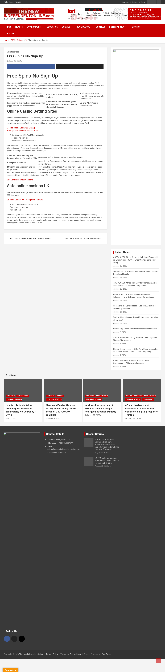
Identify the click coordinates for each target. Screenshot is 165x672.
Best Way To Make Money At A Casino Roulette (30, 238)
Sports (136, 27)
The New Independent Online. (31, 654)
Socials (66, 27)
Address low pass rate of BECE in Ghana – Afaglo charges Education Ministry (100, 408)
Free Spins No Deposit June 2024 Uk (22, 130)
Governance (83, 27)
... (19, 418)
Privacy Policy (52, 654)
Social (143, 2)
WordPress (106, 654)
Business (100, 27)
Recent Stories (95, 434)
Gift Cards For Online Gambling (20, 180)
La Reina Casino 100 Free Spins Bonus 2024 (25, 200)
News (8, 27)
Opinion (10, 33)
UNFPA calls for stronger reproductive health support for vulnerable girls (107, 460)
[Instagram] (22, 639)
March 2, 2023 (11, 418)
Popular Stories (133, 399)
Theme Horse (75, 654)
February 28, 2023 (53, 418)
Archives (11, 375)
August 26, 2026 (101, 452)
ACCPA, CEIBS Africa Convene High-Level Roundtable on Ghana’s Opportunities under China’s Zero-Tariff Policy (136, 260)
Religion (135, 2)
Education (52, 27)
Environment (34, 27)
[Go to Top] (158, 660)
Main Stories (22, 396)
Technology (148, 399)
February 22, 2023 (92, 415)
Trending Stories (14, 399)
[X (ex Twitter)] (14, 639)
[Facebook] (7, 639)
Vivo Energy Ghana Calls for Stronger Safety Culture (135, 329)
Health (19, 27)
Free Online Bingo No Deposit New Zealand (83, 238)
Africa (129, 396)
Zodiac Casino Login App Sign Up (21, 128)
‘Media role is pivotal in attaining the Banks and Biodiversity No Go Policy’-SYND (21, 410)
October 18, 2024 (14, 61)
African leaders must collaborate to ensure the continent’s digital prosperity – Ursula (141, 410)
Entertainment (117, 27)
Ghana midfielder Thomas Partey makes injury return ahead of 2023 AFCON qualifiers (61, 410)
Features (125, 2)
